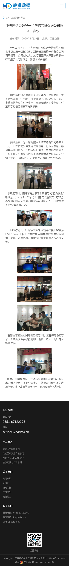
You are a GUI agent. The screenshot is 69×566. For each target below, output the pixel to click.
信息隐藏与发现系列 (12, 463)
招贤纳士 (7, 497)
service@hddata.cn (16, 432)
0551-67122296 (14, 421)
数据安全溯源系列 (11, 449)
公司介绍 (7, 479)
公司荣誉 (7, 488)
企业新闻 (15, 18)
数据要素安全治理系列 (13, 454)
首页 (7, 18)
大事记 (6, 483)
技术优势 (7, 492)
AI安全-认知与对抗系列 (13, 458)
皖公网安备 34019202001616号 (38, 562)
